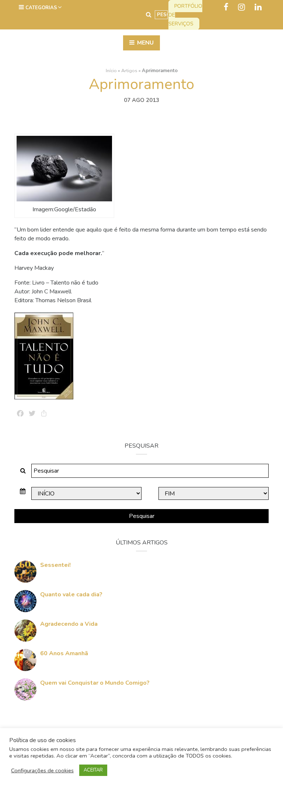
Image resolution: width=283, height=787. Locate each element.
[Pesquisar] (148, 14)
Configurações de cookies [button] (42, 770)
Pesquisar (141, 516)
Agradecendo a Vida (69, 624)
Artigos (129, 70)
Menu (145, 43)
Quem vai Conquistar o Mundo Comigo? (95, 683)
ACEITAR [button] (93, 770)
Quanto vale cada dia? (71, 594)
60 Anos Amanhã (64, 653)
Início (111, 70)
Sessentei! (55, 565)
